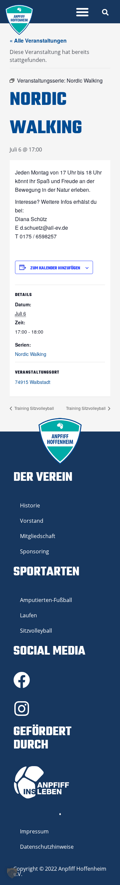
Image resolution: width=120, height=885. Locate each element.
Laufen (28, 615)
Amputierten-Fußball (46, 600)
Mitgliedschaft (37, 536)
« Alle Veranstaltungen (38, 40)
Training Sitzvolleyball (33, 408)
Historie (30, 505)
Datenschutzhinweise (47, 846)
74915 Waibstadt (32, 382)
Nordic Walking (30, 354)
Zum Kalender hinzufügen (55, 268)
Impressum (34, 831)
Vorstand (31, 520)
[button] (82, 12)
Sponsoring (34, 551)
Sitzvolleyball (36, 630)
